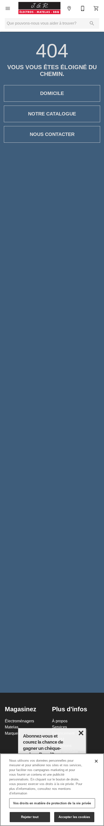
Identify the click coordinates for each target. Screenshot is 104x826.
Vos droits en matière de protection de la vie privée (52, 803)
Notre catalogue (52, 114)
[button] (8, 8)
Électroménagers (19, 721)
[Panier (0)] (96, 8)
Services (59, 727)
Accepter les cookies (74, 817)
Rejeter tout (30, 817)
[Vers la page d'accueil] (39, 8)
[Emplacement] (69, 8)
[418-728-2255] (83, 8)
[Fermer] (96, 761)
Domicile (52, 93)
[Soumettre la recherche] (92, 23)
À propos (59, 721)
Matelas (11, 727)
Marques (12, 733)
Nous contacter (52, 134)
